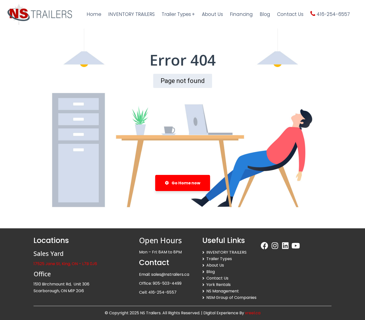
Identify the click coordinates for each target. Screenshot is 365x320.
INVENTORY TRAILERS (226, 252)
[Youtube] (296, 245)
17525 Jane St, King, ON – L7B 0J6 (65, 264)
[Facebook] (264, 245)
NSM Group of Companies (231, 297)
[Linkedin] (285, 245)
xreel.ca (252, 313)
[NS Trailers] (39, 14)
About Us (215, 265)
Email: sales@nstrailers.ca (164, 274)
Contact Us (217, 278)
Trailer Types (219, 259)
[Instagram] (275, 245)
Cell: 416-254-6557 (158, 292)
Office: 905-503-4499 (160, 283)
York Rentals (218, 284)
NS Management (222, 291)
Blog (210, 272)
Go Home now (185, 183)
